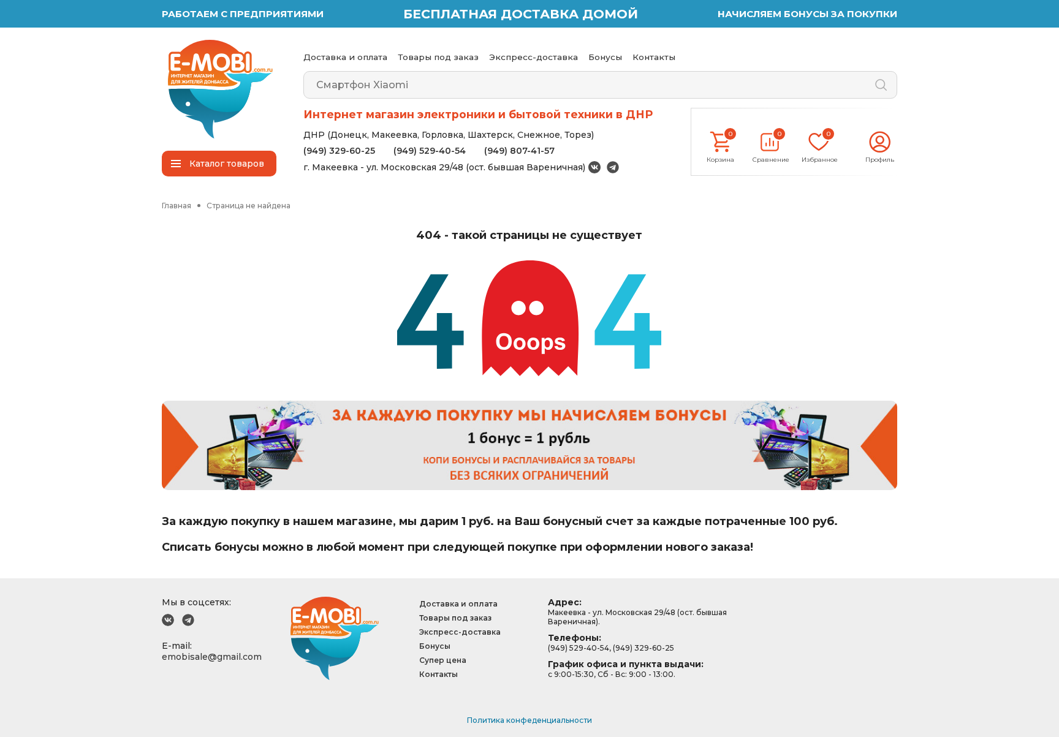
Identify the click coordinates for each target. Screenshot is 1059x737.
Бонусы (605, 57)
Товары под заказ (438, 57)
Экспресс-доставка (533, 57)
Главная (176, 205)
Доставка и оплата (345, 57)
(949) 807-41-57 (519, 150)
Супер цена (442, 660)
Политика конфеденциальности (529, 720)
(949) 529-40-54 (429, 150)
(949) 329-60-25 (339, 150)
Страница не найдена (248, 205)
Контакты (653, 57)
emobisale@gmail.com (212, 656)
